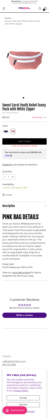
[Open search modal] (39, 8)
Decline (23, 404)
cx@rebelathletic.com (14, 361)
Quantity (7, 171)
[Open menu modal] (3, 8)
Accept (23, 397)
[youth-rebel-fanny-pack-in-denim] (5, 131)
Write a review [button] (24, 315)
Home (8, 18)
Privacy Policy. (20, 390)
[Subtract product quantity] (4, 176)
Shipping (7, 164)
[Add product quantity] (12, 176)
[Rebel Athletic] (24, 8)
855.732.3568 (9, 364)
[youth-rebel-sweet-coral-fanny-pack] (13, 131)
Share (9, 195)
